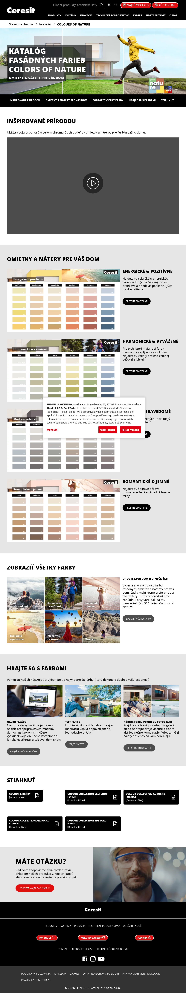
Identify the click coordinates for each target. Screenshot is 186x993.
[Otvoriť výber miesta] (109, 5)
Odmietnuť (107, 430)
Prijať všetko (130, 430)
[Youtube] (101, 959)
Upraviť (52, 429)
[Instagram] (93, 959)
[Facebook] (85, 959)
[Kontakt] (115, 5)
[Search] (102, 5)
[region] (94, 417)
